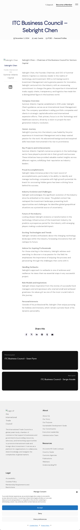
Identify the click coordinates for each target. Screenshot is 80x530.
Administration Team (50, 435)
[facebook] (26, 334)
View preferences (40, 519)
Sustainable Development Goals (55, 426)
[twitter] (31, 334)
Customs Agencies (50, 455)
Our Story (46, 419)
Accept (40, 508)
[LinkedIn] (11, 87)
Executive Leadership (51, 432)
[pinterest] (42, 334)
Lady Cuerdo (38, 38)
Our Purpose (47, 422)
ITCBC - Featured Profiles (57, 38)
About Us (46, 416)
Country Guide (48, 452)
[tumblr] (47, 334)
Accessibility (10, 478)
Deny (40, 513)
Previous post (10, 355)
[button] (77, 492)
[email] (52, 334)
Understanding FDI (49, 465)
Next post (71, 376)
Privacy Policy (45, 525)
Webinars (46, 462)
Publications (47, 458)
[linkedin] (36, 334)
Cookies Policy (34, 525)
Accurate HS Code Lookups (53, 449)
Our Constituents (49, 429)
